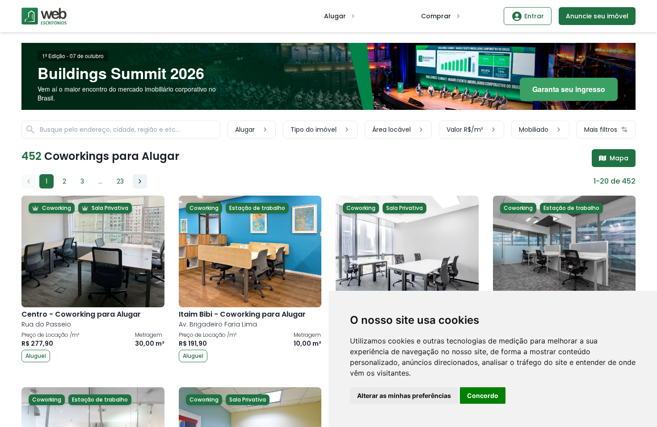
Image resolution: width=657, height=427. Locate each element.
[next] (140, 181)
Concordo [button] (482, 395)
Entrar (534, 16)
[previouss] (28, 181)
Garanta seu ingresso (568, 89)
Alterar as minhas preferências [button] (404, 395)
